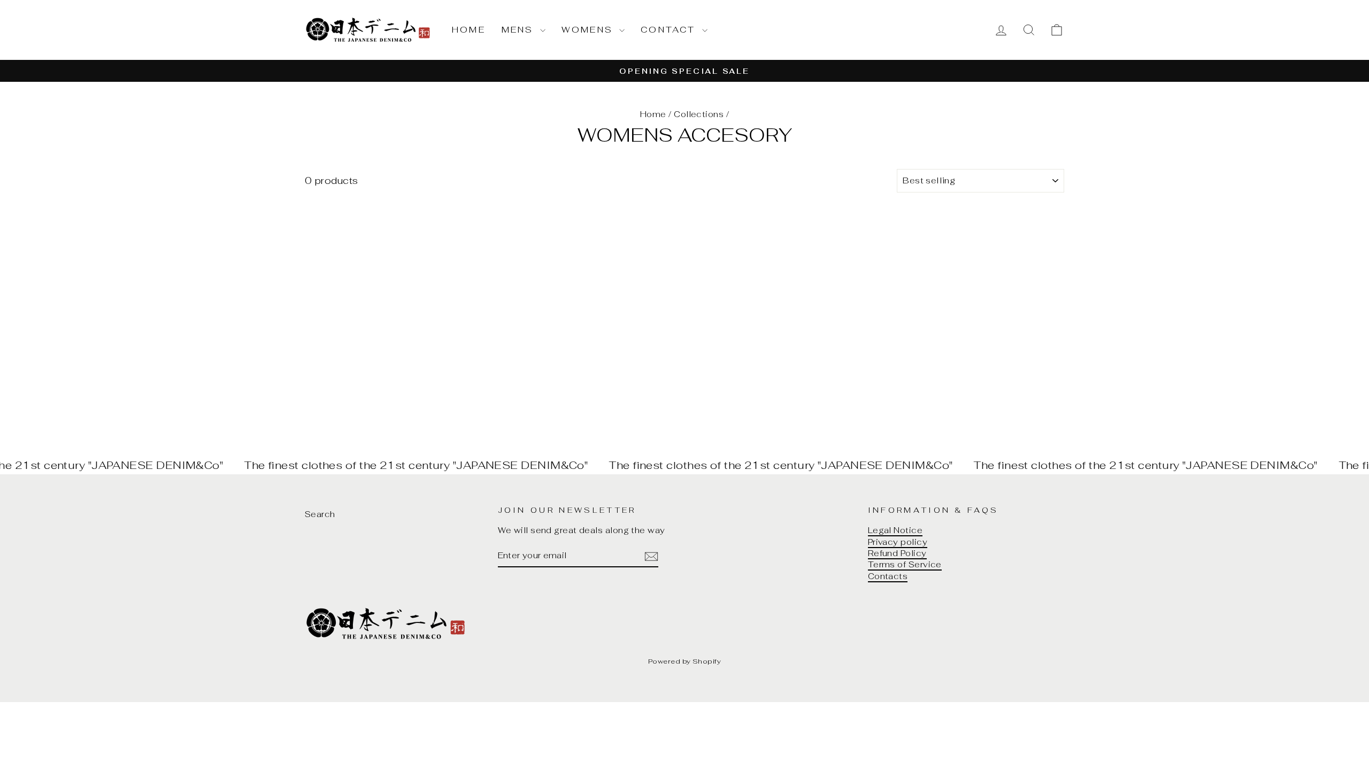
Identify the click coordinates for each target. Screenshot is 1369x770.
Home (469, 29)
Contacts (888, 576)
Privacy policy (897, 542)
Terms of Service (905, 564)
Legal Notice (895, 530)
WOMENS (589, 29)
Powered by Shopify (684, 661)
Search (320, 514)
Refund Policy (897, 553)
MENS (519, 29)
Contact (670, 29)
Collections (699, 114)
